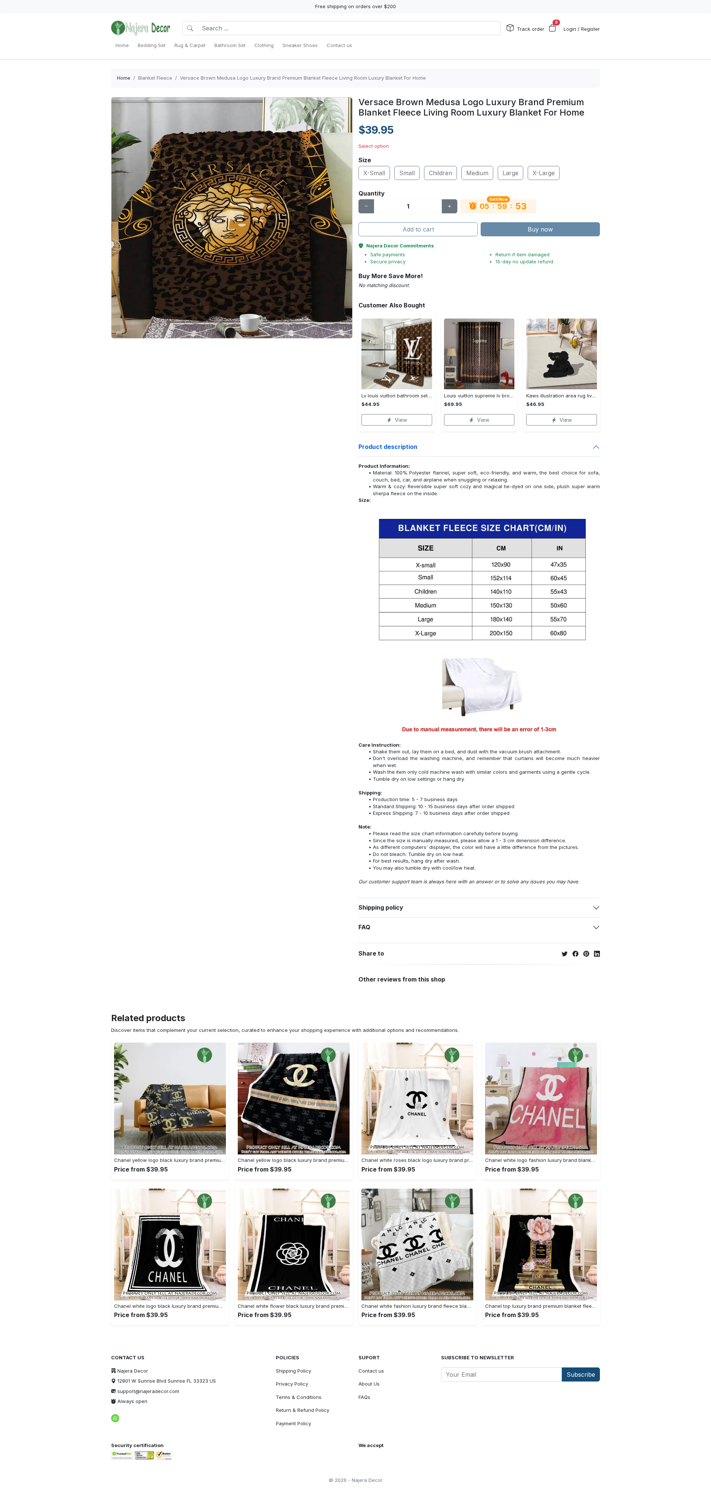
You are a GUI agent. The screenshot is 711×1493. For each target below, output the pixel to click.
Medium (477, 173)
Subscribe (581, 1374)
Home (123, 78)
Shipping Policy (293, 1371)
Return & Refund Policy (302, 1410)
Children (440, 173)
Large (510, 173)
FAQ (364, 927)
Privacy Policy (292, 1384)
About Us (369, 1384)
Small (407, 173)
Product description (387, 446)
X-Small (374, 173)
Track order (530, 29)
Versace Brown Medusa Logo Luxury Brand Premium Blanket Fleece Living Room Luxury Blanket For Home (303, 78)
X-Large (544, 173)
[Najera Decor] (140, 28)
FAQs (364, 1397)
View (401, 420)
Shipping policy (380, 907)
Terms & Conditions (298, 1397)
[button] (552, 28)
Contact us (371, 1371)
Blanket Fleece (155, 78)
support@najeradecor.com (148, 1391)
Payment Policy (293, 1423)
